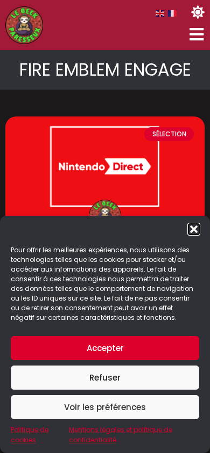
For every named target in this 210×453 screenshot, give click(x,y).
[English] (160, 13)
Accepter (105, 348)
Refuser (105, 377)
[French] (173, 13)
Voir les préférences (105, 407)
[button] (193, 229)
